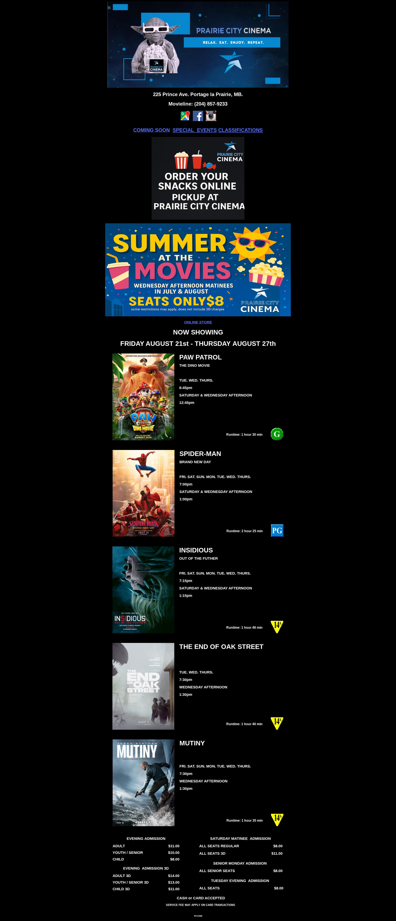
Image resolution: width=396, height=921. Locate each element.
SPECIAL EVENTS (195, 130)
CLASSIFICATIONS (240, 130)
